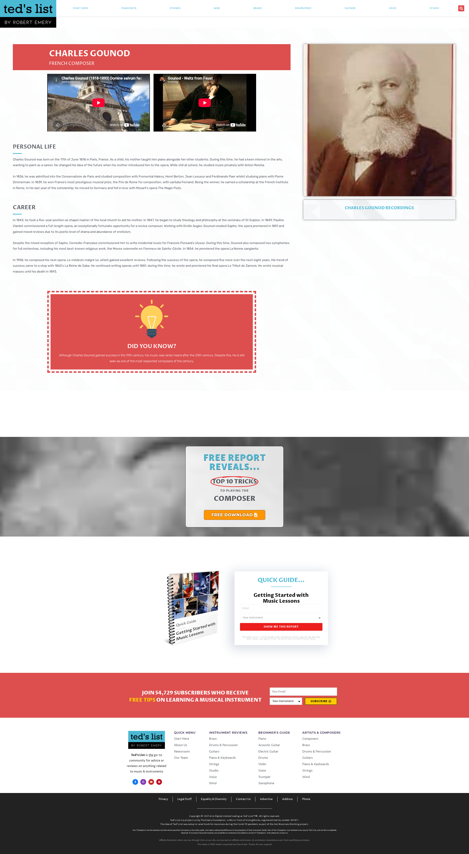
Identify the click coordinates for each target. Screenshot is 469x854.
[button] (461, 8)
